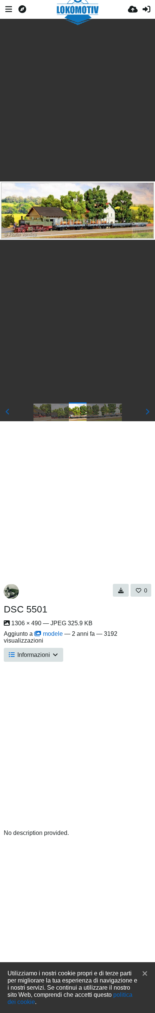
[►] (147, 411)
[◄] (7, 411)
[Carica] (133, 9)
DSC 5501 (25, 609)
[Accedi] (146, 9)
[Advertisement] (77, 100)
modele (53, 634)
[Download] (121, 590)
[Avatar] (11, 591)
